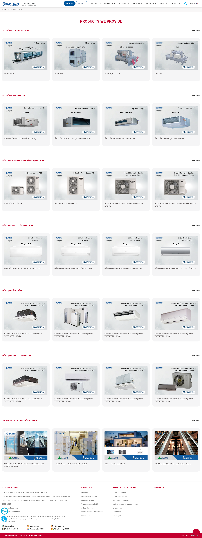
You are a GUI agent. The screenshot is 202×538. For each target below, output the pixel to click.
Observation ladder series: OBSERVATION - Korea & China (24, 465)
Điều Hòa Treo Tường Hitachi (17, 225)
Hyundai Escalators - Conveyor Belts (173, 464)
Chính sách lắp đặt (120, 496)
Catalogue (117, 515)
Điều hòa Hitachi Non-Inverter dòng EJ (123, 269)
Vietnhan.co (193, 535)
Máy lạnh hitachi (57, 519)
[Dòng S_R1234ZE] (126, 55)
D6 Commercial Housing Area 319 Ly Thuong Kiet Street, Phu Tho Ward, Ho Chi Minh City (36, 496)
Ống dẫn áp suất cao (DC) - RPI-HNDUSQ (72, 138)
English (192, 3)
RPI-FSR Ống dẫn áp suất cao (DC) (20, 138)
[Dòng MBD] (75, 55)
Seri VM (158, 74)
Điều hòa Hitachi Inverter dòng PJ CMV (22, 269)
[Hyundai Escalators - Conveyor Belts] (176, 446)
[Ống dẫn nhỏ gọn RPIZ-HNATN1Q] (126, 121)
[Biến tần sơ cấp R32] (25, 185)
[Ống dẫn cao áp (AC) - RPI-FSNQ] (176, 121)
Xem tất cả (196, 30)
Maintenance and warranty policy (125, 504)
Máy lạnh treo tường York (17, 355)
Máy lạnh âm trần (12, 290)
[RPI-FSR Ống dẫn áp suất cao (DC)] (25, 121)
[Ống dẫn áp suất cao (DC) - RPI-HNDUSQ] (75, 121)
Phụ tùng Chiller (59, 516)
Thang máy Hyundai (23, 519)
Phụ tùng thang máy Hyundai (40, 519)
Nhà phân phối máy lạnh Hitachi (17, 516)
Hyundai (81, 3)
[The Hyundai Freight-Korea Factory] (75, 446)
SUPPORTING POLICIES (125, 487)
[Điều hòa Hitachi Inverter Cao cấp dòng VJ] (176, 250)
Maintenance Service (89, 496)
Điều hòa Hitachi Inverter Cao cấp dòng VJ (175, 269)
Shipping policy (118, 508)
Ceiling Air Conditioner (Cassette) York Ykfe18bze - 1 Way (23, 335)
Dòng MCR (9, 74)
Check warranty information (92, 512)
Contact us (175, 3)
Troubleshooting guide (90, 504)
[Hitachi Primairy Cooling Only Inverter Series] (126, 185)
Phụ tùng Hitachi (9, 519)
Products (108, 3)
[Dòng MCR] (25, 55)
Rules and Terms (119, 493)
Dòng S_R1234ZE (112, 74)
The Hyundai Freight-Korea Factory (71, 464)
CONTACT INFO (10, 487)
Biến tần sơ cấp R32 (13, 203)
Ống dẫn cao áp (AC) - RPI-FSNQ (169, 138)
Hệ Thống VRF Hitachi (13, 95)
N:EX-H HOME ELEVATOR (115, 464)
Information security (121, 500)
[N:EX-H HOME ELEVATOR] (126, 446)
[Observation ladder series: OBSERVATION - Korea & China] (25, 446)
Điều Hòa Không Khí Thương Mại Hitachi (23, 160)
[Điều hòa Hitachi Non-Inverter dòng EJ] (126, 250)
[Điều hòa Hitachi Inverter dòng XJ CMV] (75, 250)
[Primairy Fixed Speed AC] (75, 185)
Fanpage (159, 487)
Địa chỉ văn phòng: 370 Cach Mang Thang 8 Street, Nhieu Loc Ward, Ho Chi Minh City (34, 500)
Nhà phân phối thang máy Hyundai (41, 516)
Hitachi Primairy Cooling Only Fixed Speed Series (175, 204)
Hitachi (69, 3)
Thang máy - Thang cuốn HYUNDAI (20, 420)
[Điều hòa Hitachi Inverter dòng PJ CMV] (25, 250)
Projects (150, 3)
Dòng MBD (59, 74)
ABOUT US (86, 487)
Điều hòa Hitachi (9, 521)
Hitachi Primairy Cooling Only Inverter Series (124, 204)
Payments (117, 512)
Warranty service (87, 500)
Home (4, 9)
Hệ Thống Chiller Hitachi (15, 30)
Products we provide (15, 9)
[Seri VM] (176, 55)
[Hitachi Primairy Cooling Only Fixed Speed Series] (176, 185)
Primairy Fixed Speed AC (66, 203)
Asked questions (87, 508)
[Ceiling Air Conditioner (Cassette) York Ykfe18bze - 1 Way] (25, 316)
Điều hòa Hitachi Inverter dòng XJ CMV (73, 269)
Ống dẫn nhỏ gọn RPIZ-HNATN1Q (120, 138)
